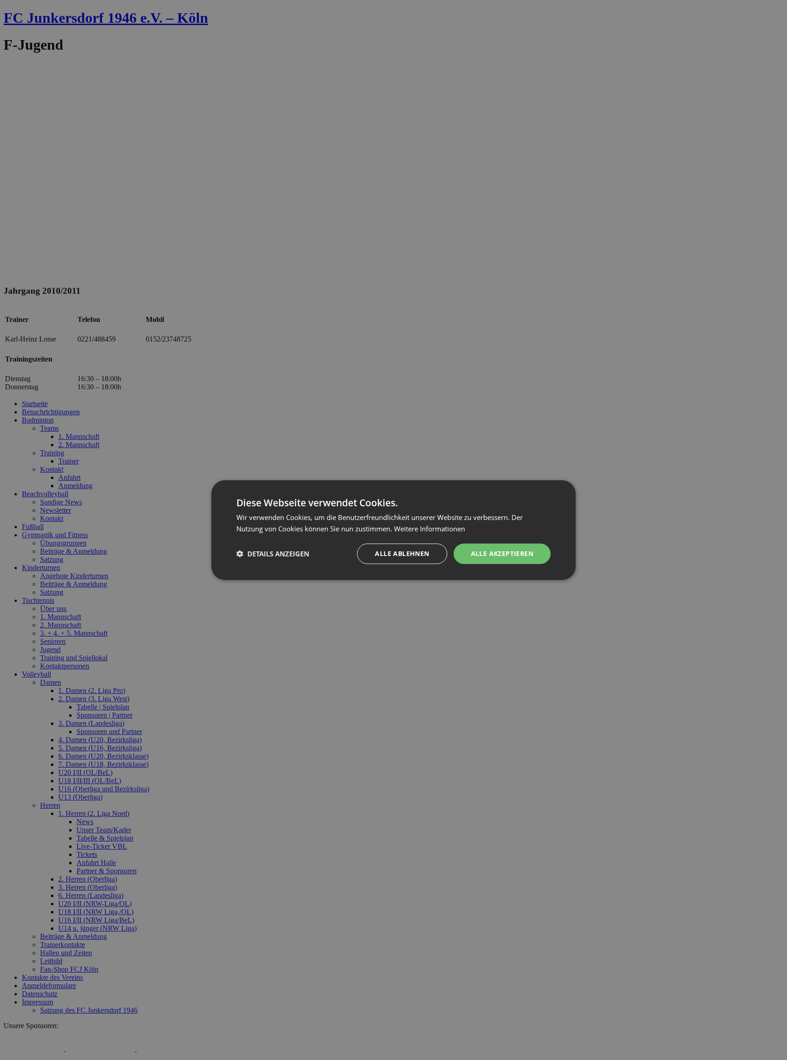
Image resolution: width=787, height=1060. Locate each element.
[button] (272, 554)
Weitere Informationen (429, 528)
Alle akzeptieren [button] (502, 553)
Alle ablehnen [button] (402, 553)
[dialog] (393, 530)
